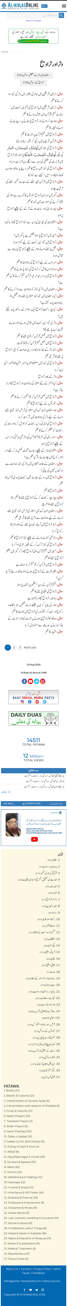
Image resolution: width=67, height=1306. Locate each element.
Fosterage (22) (14, 1182)
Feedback (38, 1273)
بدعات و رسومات (49, 866)
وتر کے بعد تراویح (47, 376)
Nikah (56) (12, 1167)
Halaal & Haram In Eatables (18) (25, 1233)
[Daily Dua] (33, 718)
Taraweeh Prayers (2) (18, 1121)
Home (5, 51)
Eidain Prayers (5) (16, 1126)
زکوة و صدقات (49, 919)
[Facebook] (24, 681)
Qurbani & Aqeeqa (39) (20, 1162)
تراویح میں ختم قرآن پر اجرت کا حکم (38, 134)
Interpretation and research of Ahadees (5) (32, 1105)
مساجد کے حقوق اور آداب (44, 1050)
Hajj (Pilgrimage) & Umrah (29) (24, 1156)
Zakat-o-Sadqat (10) (18, 1136)
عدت (53, 971)
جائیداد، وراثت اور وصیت (44, 991)
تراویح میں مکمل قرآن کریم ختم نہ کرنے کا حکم (33, 396)
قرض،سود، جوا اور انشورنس (44, 1024)
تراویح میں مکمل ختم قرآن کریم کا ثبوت (36, 343)
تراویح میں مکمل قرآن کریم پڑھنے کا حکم (36, 336)
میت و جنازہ (50, 984)
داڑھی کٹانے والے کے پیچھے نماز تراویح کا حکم (33, 537)
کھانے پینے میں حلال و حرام (44, 1044)
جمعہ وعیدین (51, 906)
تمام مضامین (6, 792)
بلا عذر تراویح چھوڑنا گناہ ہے (41, 598)
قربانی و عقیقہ (50, 952)
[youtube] (33, 827)
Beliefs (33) (12, 1090)
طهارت (53, 886)
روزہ (54, 912)
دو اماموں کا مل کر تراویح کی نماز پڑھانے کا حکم (33, 269)
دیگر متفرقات (49, 1070)
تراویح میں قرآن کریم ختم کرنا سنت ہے (36, 564)
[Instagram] (42, 1290)
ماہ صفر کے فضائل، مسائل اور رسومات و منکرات (45, 781)
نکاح (53, 958)
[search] (61, 15)
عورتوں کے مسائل (47, 1031)
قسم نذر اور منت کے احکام (44, 932)
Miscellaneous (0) (17, 1253)
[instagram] (42, 681)
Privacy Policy (42, 1268)
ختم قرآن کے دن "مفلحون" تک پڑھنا (36, 584)
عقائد (54, 859)
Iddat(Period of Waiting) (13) (23, 1177)
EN (43, 6)
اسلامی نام (51, 1017)
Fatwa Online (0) (16, 1258)
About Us (12, 1268)
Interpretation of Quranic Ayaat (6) (27, 1100)
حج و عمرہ (52, 945)
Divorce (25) (13, 1172)
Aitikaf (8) (11, 1151)
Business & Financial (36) (21, 1197)
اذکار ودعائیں (49, 1057)
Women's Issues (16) (18, 1223)
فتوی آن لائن (50, 1077)
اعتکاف (52, 938)
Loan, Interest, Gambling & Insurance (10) (31, 1218)
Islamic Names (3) (16, 1212)
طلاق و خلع (51, 965)
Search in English (33, 20)
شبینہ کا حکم (50, 632)
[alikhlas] (19, 6)
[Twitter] (36, 681)
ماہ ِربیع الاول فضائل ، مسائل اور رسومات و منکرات (44, 787)
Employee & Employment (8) (24, 1202)
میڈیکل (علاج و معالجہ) (45, 1063)
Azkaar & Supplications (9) (22, 1243)
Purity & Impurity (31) (18, 1110)
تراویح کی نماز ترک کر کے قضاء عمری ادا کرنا (34, 544)
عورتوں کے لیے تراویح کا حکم (41, 403)
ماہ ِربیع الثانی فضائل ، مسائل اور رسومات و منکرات (44, 776)
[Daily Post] (33, 697)
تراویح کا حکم (50, 490)
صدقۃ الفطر (51, 925)
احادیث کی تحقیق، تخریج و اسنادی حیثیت (39, 879)
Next (27, 647)
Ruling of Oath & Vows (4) (21, 1146)
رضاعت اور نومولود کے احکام (43, 978)
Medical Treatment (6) (20, 1248)
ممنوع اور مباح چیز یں (46, 1037)
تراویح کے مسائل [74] (33, 82)
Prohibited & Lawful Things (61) (25, 1228)
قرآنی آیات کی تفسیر (48, 873)
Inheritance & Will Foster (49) (24, 1192)
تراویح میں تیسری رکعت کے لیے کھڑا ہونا (34, 242)
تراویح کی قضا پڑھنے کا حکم (43, 591)
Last (33, 647)
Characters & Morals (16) (20, 1207)
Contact (26, 1268)
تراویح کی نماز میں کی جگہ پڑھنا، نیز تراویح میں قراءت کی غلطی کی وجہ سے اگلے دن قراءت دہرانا (35, 154)
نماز (54, 892)
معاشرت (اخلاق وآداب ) (44, 1011)
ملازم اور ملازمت (48, 1004)
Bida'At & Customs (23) (19, 1095)
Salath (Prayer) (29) (17, 1116)
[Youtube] (30, 681)
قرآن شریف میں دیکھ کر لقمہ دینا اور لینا (36, 141)
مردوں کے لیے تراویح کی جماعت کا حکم (36, 262)
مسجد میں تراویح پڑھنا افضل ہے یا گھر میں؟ (35, 235)
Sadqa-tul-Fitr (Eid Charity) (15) (24, 1141)
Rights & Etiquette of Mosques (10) (27, 1238)
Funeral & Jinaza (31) (19, 1187)
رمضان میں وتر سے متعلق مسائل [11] (33, 75)
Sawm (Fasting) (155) (18, 1131)
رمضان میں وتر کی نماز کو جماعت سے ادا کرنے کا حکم (30, 289)
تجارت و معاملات (48, 998)
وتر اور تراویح (51, 899)
